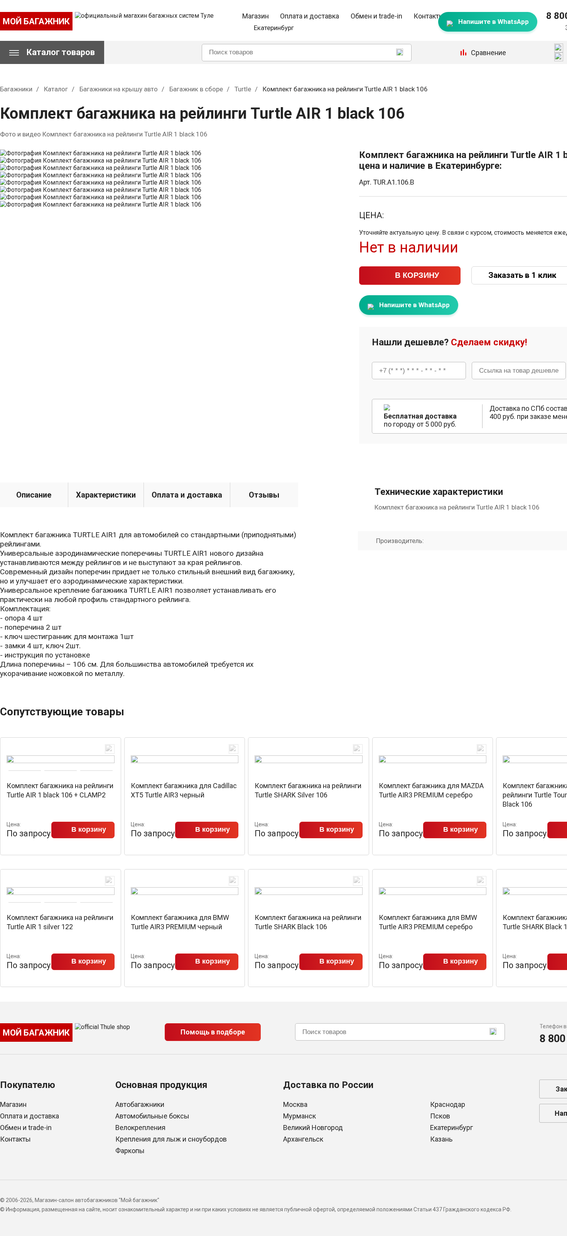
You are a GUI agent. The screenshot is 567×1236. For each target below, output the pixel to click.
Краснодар (447, 1104)
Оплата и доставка (309, 16)
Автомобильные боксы (152, 1116)
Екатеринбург (451, 1127)
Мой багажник (36, 21)
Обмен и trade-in (376, 16)
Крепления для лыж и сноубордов (171, 1139)
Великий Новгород (313, 1127)
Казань (441, 1139)
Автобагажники (139, 1104)
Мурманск (299, 1116)
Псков (440, 1116)
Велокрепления (140, 1127)
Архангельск (303, 1139)
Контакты (428, 16)
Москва (295, 1104)
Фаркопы (130, 1151)
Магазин (255, 16)
